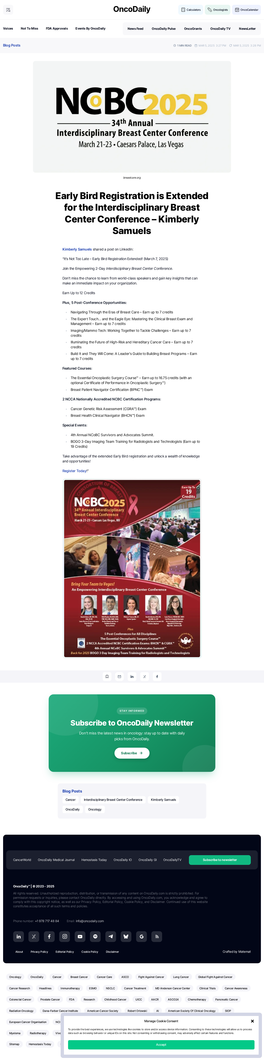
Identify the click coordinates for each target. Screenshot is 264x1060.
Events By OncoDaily (90, 28)
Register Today (74, 471)
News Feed (135, 29)
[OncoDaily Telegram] (110, 936)
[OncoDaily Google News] (141, 936)
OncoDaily (73, 809)
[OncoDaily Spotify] (95, 936)
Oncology (95, 809)
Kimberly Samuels (163, 800)
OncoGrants (193, 29)
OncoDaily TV (220, 29)
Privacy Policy (39, 951)
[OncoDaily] (132, 9)
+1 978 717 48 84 (47, 921)
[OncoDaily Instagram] (64, 936)
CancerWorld (22, 860)
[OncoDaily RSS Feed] (156, 936)
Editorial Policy (65, 951)
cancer (70, 800)
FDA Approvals (57, 28)
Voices (8, 28)
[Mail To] (119, 676)
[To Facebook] (157, 676)
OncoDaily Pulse (164, 29)
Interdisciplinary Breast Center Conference (113, 800)
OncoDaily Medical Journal (56, 860)
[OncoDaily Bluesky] (126, 936)
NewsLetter (247, 29)
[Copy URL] (107, 676)
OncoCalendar (249, 9)
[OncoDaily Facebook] (49, 936)
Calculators (193, 9)
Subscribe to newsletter (220, 860)
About (19, 951)
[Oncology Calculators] (183, 9)
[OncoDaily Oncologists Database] (209, 9)
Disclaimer (112, 951)
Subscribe (129, 753)
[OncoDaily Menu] (8, 10)
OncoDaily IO (123, 860)
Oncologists (220, 9)
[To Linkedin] (132, 676)
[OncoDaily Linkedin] (18, 936)
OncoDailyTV (172, 860)
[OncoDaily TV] (80, 936)
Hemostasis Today (94, 860)
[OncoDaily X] (33, 936)
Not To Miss (29, 28)
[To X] (144, 676)
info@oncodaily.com (90, 921)
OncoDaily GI (148, 860)
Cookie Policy (89, 951)
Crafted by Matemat (237, 952)
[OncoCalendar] (237, 9)
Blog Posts (11, 45)
